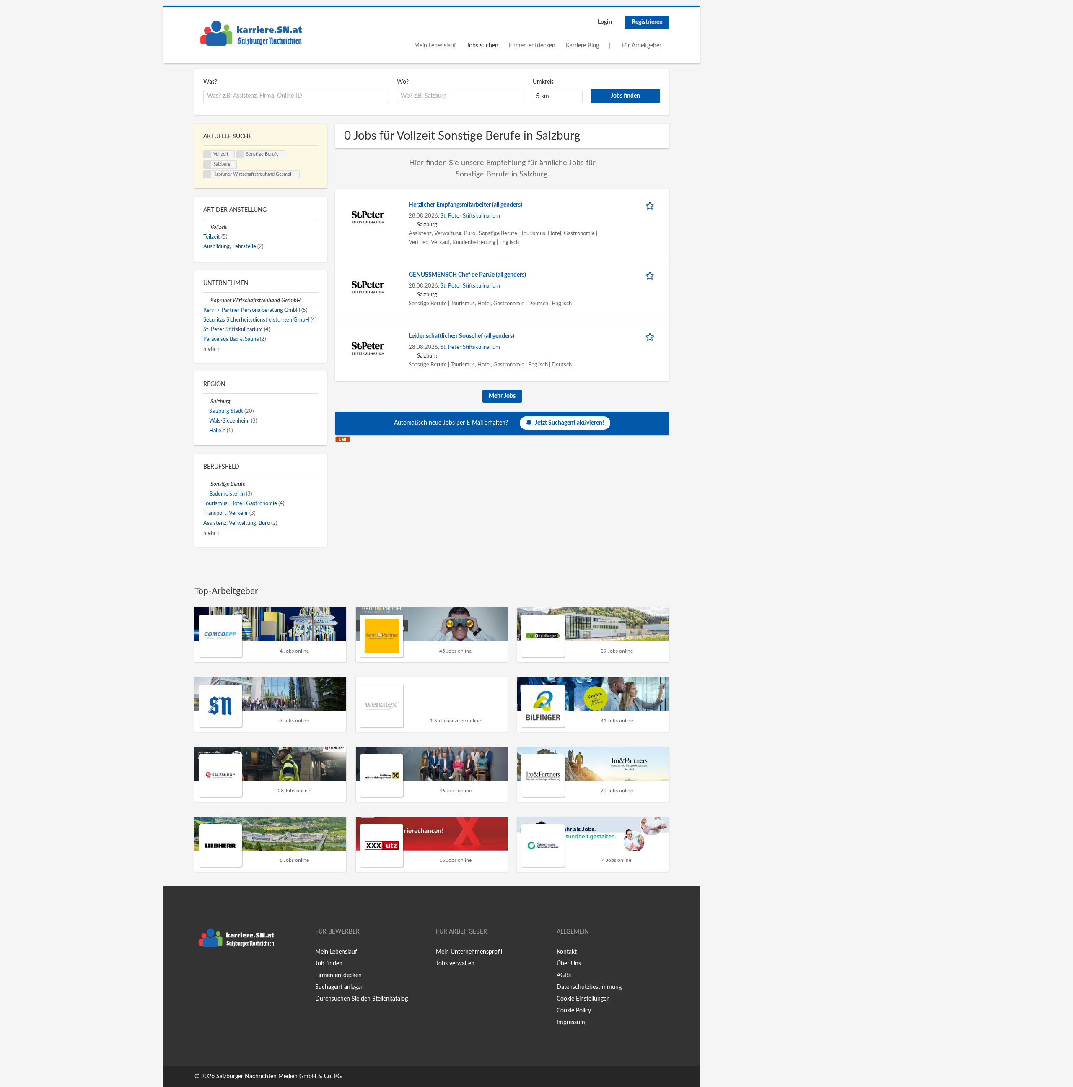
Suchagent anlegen (339, 987)
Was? (210, 82)
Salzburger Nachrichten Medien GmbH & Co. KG (279, 1076)
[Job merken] (651, 205)
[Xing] (214, 969)
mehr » (211, 349)
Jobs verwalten (455, 964)
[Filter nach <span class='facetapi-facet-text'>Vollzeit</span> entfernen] (207, 154)
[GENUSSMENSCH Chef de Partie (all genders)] (368, 287)
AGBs (564, 975)
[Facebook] (200, 969)
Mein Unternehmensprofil (469, 952)
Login (605, 22)
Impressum (571, 1022)
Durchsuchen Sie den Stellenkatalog (361, 999)
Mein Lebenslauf (435, 46)
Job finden (328, 964)
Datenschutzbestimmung (589, 987)
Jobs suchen (482, 46)
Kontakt (567, 952)
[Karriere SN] (251, 33)
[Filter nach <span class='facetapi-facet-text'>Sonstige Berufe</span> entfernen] (240, 154)
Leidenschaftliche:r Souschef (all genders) (461, 336)
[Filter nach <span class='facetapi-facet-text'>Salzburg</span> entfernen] (207, 164)
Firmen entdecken (532, 46)
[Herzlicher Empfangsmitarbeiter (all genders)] (368, 217)
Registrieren (647, 22)
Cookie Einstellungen (583, 999)
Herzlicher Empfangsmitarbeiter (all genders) (465, 205)
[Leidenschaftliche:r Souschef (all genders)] (368, 348)
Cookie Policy (574, 1011)
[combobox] (296, 96)
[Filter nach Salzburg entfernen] (206, 401)
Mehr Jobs (502, 396)
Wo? (403, 82)
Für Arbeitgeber (641, 46)
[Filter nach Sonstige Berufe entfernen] (206, 484)
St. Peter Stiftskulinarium (470, 215)
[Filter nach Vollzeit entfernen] (206, 227)
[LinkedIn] (226, 969)
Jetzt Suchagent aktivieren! (569, 423)
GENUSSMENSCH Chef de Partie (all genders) (467, 275)
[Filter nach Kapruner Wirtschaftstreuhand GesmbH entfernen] (206, 300)
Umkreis (543, 82)
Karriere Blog (582, 46)
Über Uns (569, 964)
